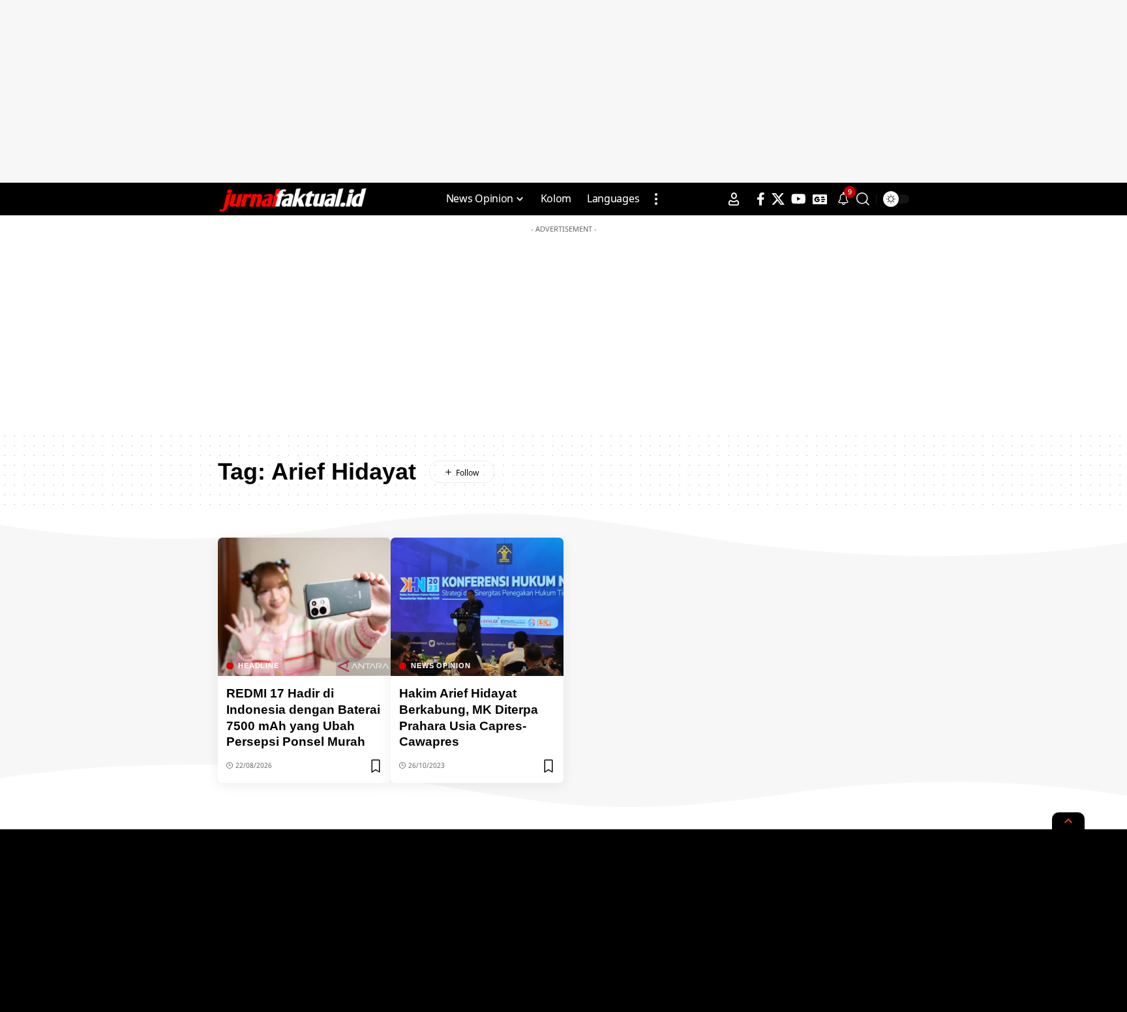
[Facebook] (760, 199)
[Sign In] (733, 199)
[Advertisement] (563, 91)
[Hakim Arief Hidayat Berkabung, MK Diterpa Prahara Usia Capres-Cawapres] (477, 607)
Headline (258, 665)
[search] (862, 199)
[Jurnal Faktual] (292, 199)
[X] (778, 199)
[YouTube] (798, 199)
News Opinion (440, 665)
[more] (656, 199)
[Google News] (819, 199)
